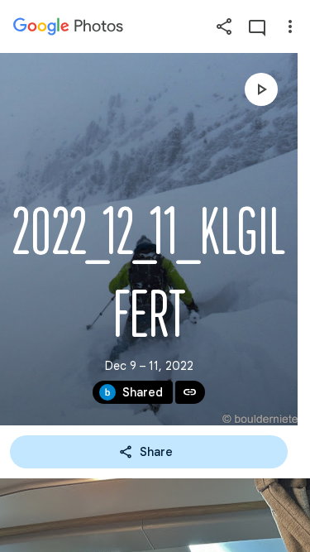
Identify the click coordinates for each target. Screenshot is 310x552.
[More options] (290, 26)
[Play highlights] (261, 89)
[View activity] (257, 26)
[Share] (224, 26)
